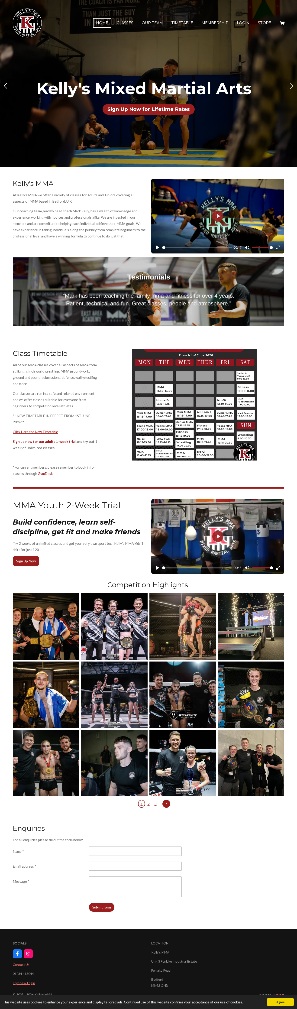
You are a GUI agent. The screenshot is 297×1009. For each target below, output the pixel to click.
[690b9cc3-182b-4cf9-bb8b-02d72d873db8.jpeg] (251, 763)
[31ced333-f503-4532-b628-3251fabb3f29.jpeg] (114, 763)
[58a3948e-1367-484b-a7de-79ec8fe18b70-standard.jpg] (46, 626)
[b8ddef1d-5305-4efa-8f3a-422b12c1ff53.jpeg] (182, 695)
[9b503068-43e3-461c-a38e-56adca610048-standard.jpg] (114, 695)
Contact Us (21, 965)
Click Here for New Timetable (35, 432)
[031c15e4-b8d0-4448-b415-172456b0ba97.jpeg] (114, 626)
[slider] (197, 247)
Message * (21, 881)
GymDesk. (45, 473)
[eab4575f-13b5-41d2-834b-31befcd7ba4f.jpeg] (182, 763)
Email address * (24, 866)
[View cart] (282, 23)
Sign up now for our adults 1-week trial (44, 441)
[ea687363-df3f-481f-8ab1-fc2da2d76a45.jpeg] (251, 695)
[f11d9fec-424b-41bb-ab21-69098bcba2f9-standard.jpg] (182, 626)
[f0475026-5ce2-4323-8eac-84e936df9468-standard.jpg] (251, 626)
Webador (278, 994)
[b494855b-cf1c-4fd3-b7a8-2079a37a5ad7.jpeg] (46, 763)
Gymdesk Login (24, 983)
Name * (18, 851)
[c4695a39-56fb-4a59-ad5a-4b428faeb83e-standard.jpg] (46, 695)
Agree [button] (280, 1002)
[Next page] (166, 804)
